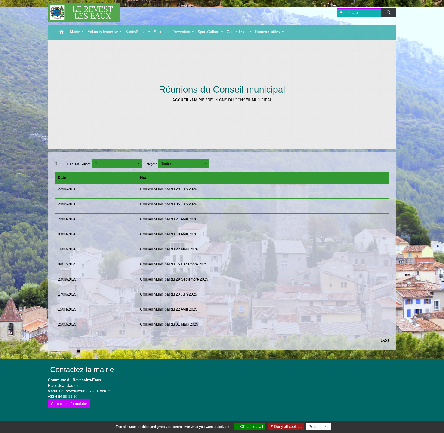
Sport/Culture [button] (208, 32)
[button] (61, 33)
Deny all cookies (287, 427)
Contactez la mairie (82, 369)
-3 (387, 340)
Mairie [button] (75, 32)
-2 (384, 340)
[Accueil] (84, 12)
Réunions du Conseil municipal (239, 100)
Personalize (318, 427)
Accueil (180, 100)
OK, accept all (251, 427)
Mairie (198, 100)
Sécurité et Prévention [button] (172, 32)
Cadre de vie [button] (238, 32)
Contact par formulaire (69, 404)
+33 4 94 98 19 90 (62, 397)
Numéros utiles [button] (268, 32)
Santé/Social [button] (136, 32)
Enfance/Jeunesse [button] (103, 32)
